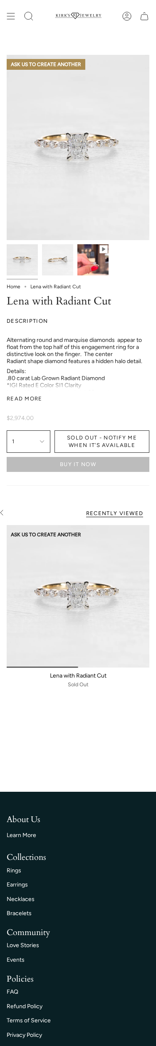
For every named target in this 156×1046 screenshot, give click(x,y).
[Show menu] (10, 16)
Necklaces (21, 899)
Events (16, 959)
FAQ (12, 991)
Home (13, 287)
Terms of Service (29, 1020)
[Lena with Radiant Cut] (78, 596)
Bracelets (19, 913)
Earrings (17, 884)
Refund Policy (24, 1006)
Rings (14, 870)
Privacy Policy (24, 1035)
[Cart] (144, 16)
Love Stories (23, 945)
